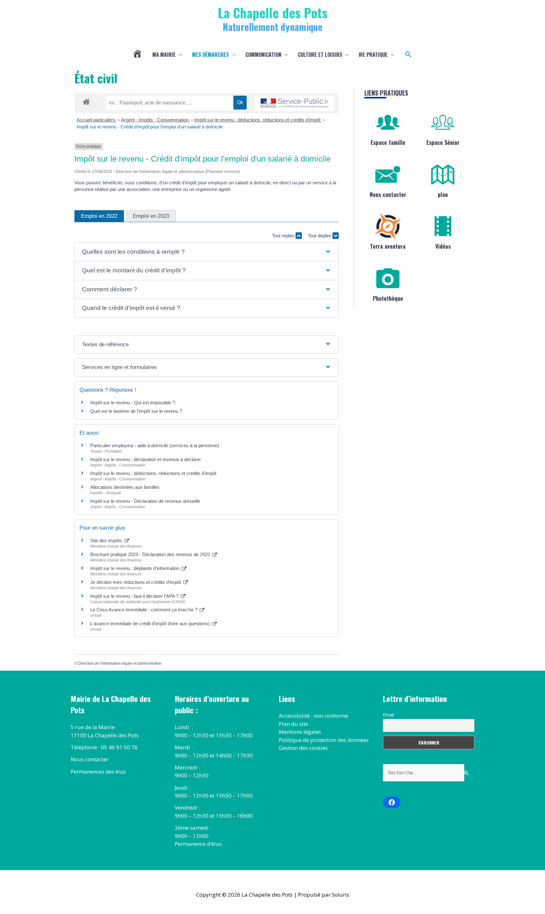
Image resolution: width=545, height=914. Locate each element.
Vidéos (443, 246)
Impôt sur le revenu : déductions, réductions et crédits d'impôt (258, 119)
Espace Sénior (443, 142)
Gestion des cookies (303, 747)
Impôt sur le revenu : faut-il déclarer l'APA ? (135, 596)
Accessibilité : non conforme (313, 715)
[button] (408, 54)
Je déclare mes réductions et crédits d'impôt (136, 582)
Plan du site (293, 723)
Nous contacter (388, 194)
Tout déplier (320, 235)
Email (388, 715)
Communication (263, 54)
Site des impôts (106, 540)
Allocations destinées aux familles (125, 487)
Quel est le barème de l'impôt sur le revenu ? (136, 411)
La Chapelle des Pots (272, 12)
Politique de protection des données (324, 740)
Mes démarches (210, 54)
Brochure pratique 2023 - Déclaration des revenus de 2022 (150, 554)
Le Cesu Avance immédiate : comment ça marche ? (144, 609)
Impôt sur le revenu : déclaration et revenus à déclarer (145, 459)
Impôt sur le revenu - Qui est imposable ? (132, 402)
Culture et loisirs (320, 54)
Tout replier (284, 235)
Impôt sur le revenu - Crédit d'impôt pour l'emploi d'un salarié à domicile (150, 126)
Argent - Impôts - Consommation (155, 119)
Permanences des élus (98, 771)
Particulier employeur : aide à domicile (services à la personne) (154, 445)
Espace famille (388, 142)
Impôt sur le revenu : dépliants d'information (135, 568)
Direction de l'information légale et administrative (119, 663)
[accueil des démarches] (86, 101)
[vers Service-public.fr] (294, 103)
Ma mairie (164, 54)
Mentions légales (300, 731)
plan (443, 194)
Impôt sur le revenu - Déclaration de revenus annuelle (145, 501)
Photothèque (388, 298)
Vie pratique (373, 54)
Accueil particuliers (97, 119)
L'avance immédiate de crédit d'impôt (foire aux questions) (150, 623)
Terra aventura (388, 246)
